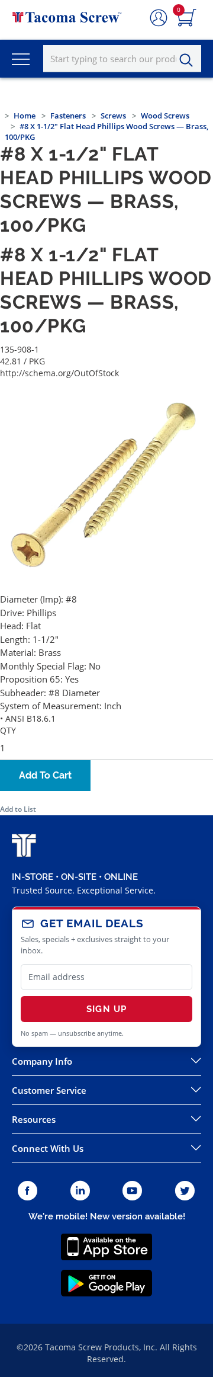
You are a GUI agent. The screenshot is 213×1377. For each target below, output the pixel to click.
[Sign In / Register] (158, 18)
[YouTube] (132, 1191)
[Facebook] (27, 1191)
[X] (185, 1191)
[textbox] (122, 58)
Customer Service (49, 1090)
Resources (34, 1119)
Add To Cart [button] (45, 775)
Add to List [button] (18, 809)
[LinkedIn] (80, 1191)
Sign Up (106, 1009)
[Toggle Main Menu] (21, 58)
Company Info (42, 1061)
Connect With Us (47, 1148)
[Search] (189, 60)
